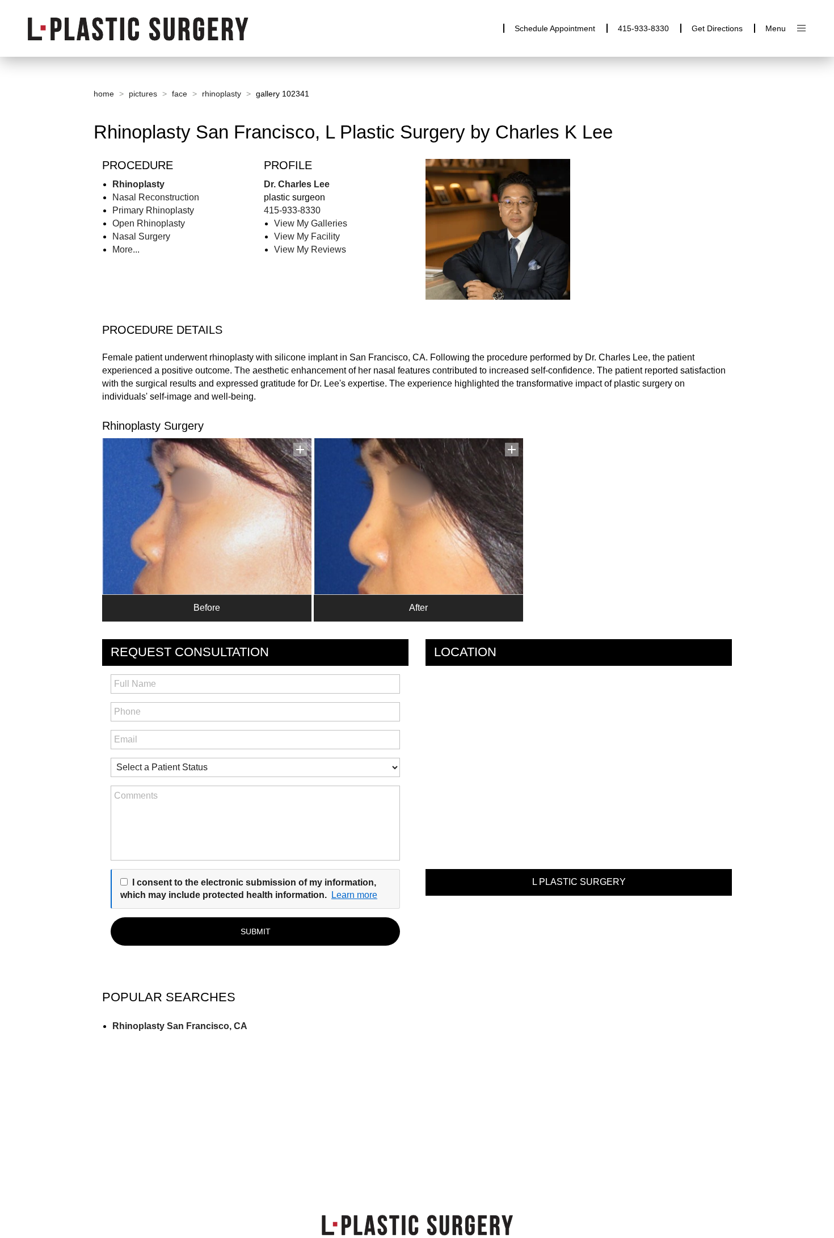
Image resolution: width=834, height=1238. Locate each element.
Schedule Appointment (555, 28)
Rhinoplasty (221, 93)
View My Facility (307, 236)
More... (126, 249)
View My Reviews (310, 249)
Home (104, 93)
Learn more (354, 895)
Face (179, 93)
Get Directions (717, 28)
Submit (256, 931)
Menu (775, 28)
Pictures (143, 93)
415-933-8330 (643, 28)
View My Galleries (310, 223)
